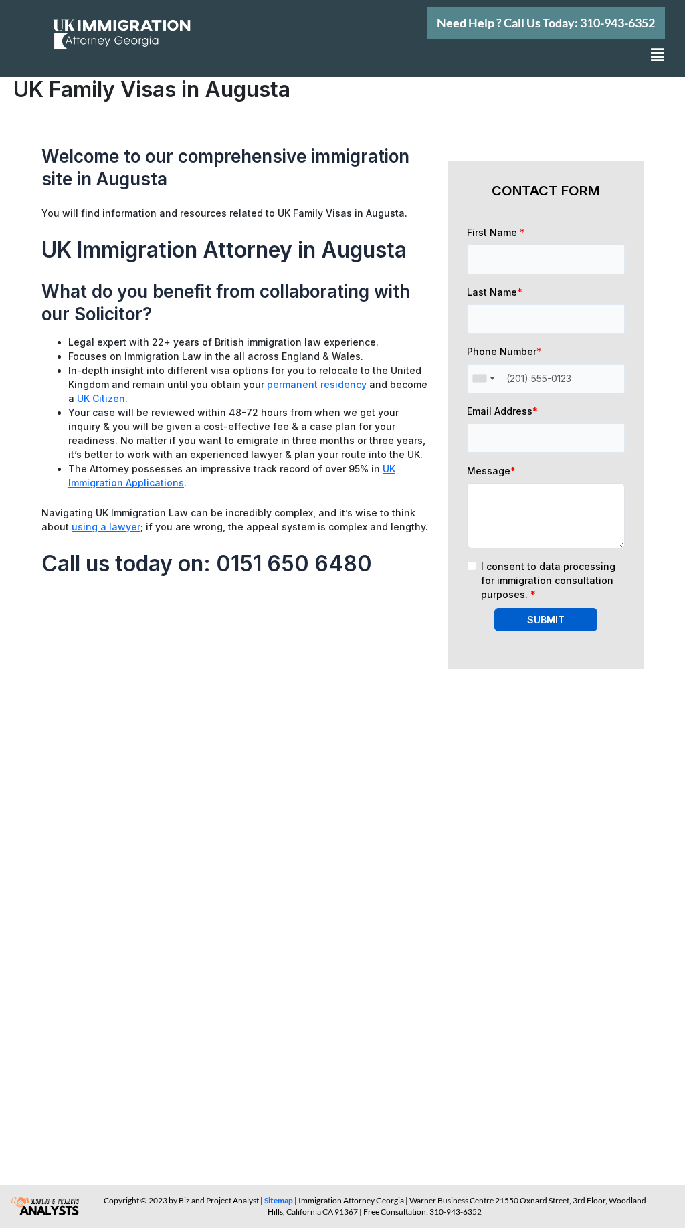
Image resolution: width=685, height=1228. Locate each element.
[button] (546, 23)
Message (491, 470)
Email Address (502, 411)
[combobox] (483, 379)
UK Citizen (101, 398)
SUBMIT (546, 619)
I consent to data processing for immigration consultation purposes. (548, 580)
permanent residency (317, 384)
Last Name (494, 292)
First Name (496, 232)
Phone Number (504, 351)
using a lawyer (106, 526)
